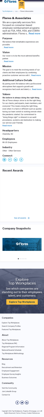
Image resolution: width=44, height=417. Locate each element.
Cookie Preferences (33, 413)
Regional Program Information (13, 347)
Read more (34, 33)
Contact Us (6, 395)
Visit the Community (9, 388)
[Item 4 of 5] (23, 258)
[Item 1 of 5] (18, 258)
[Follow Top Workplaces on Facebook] (17, 402)
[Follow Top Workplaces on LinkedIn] (27, 402)
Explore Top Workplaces (22, 302)
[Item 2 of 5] (20, 258)
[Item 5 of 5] (25, 258)
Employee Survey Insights (11, 374)
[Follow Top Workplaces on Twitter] (22, 402)
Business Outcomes (9, 377)
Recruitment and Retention (12, 367)
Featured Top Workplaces (11, 329)
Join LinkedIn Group (9, 391)
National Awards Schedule (11, 350)
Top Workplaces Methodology (13, 353)
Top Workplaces (7, 11)
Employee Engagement (10, 371)
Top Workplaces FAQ (9, 343)
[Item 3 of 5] (22, 258)
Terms (18, 413)
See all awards (20, 218)
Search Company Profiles (11, 326)
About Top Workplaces (10, 340)
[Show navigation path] (16, 11)
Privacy (23, 413)
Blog (3, 364)
